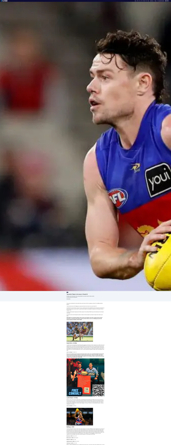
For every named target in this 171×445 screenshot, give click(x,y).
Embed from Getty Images (70, 321)
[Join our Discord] (166, 1)
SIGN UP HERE (79, 319)
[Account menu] (168, 1)
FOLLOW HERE (79, 357)
